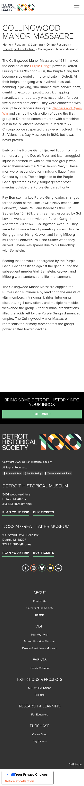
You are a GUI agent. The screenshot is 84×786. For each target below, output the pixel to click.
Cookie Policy (34, 473)
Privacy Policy (13, 473)
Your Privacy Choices (31, 774)
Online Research (57, 44)
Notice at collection (19, 781)
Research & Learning (29, 44)
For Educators (39, 714)
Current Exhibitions (39, 688)
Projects (40, 695)
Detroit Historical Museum (39, 641)
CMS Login (75, 764)
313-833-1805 (11, 504)
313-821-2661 (11, 544)
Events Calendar (40, 668)
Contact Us (39, 601)
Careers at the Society (39, 608)
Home (7, 44)
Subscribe (42, 414)
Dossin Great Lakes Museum (39, 648)
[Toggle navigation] (76, 7)
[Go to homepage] (42, 446)
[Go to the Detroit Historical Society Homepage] (20, 7)
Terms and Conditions (59, 473)
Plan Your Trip (15, 512)
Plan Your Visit (39, 635)
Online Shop (39, 734)
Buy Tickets (43, 512)
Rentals (39, 615)
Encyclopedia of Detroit (19, 49)
